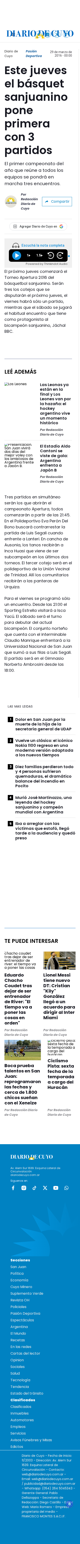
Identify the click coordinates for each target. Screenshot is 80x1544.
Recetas (17, 1340)
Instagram (23, 1188)
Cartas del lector (25, 1353)
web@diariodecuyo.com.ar (42, 1474)
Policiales (18, 1306)
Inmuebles (19, 1413)
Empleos (18, 1426)
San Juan (18, 1266)
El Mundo (18, 1333)
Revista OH (19, 1300)
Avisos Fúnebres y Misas (31, 1440)
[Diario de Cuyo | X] (57, 34)
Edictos (16, 1446)
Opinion (17, 1360)
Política (17, 1273)
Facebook (13, 1188)
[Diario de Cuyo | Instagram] (47, 34)
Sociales (17, 1366)
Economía (19, 1280)
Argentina (19, 1326)
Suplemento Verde (26, 1293)
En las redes (20, 1346)
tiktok (34, 1188)
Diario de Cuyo (11, 53)
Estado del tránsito (26, 1393)
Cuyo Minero (21, 1286)
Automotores (22, 1420)
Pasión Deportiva (34, 53)
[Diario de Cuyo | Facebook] (38, 34)
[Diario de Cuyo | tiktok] (66, 34)
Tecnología (20, 1380)
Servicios (18, 1433)
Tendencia (19, 1386)
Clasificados (20, 1406)
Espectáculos (22, 1320)
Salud (15, 1373)
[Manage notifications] (69, 1504)
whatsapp (66, 1188)
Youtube (55, 1188)
